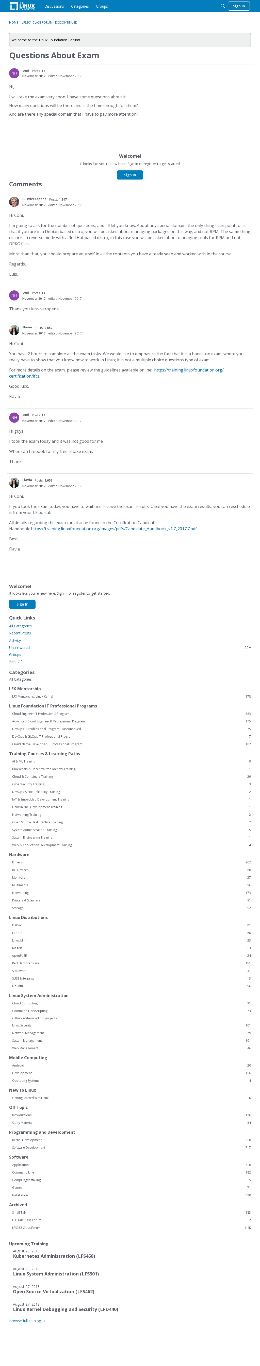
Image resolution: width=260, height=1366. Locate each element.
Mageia (131, 948)
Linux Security (131, 1025)
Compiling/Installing (131, 1180)
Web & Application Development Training (131, 845)
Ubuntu (131, 986)
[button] (14, 73)
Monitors (131, 877)
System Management (131, 1040)
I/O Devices (131, 870)
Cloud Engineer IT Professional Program (131, 714)
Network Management (131, 1033)
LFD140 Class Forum (131, 1220)
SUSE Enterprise (131, 978)
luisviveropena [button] (34, 199)
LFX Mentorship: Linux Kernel (131, 696)
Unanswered (130, 647)
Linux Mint (131, 940)
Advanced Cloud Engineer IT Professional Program (131, 721)
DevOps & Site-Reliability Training (131, 792)
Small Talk (131, 1212)
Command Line (131, 1172)
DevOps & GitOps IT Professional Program (131, 736)
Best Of (15, 661)
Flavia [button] (27, 327)
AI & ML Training (131, 761)
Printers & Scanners (131, 900)
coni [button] (25, 70)
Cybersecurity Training (131, 784)
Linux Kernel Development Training (131, 807)
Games (131, 1187)
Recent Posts (20, 633)
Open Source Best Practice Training (131, 822)
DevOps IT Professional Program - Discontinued (131, 729)
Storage (131, 908)
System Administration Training (131, 830)
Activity (15, 640)
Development (131, 1073)
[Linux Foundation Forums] (22, 6)
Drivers (131, 862)
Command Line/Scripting (131, 1011)
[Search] (223, 6)
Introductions (131, 1115)
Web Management (131, 1048)
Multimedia (131, 885)
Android (131, 1065)
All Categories (20, 626)
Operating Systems (131, 1080)
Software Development (131, 1147)
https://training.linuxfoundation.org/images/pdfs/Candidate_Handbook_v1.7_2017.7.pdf (114, 528)
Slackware (131, 971)
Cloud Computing (131, 1003)
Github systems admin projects (34, 1018)
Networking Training (131, 814)
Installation (131, 1195)
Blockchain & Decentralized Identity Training (131, 769)
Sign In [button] (130, 174)
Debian (131, 925)
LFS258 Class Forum (131, 1228)
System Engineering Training (131, 837)
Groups (15, 654)
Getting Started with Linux (131, 1098)
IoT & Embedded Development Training (131, 799)
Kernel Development (131, 1140)
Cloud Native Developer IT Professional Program (131, 744)
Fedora (131, 933)
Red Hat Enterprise (131, 963)
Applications (131, 1165)
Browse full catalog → (27, 1320)
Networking (131, 893)
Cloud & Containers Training (131, 776)
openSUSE (131, 955)
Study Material (131, 1123)
